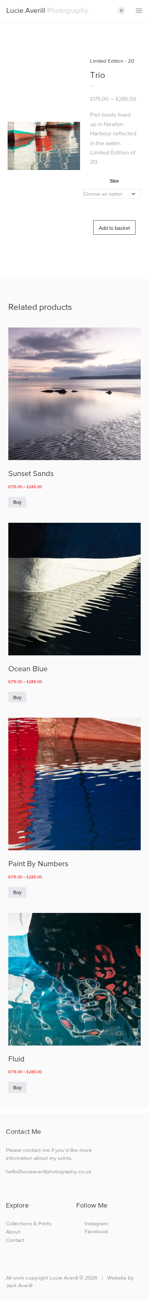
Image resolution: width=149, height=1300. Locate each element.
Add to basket (114, 228)
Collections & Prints (28, 1223)
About (13, 1232)
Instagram (96, 1223)
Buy (17, 502)
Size (114, 180)
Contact (15, 1240)
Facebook (96, 1231)
